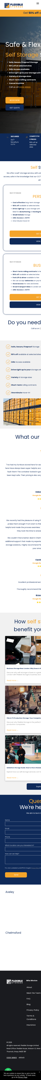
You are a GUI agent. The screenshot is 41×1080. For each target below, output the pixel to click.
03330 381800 (25, 87)
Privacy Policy (35, 868)
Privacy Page (22, 1077)
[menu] (38, 3)
